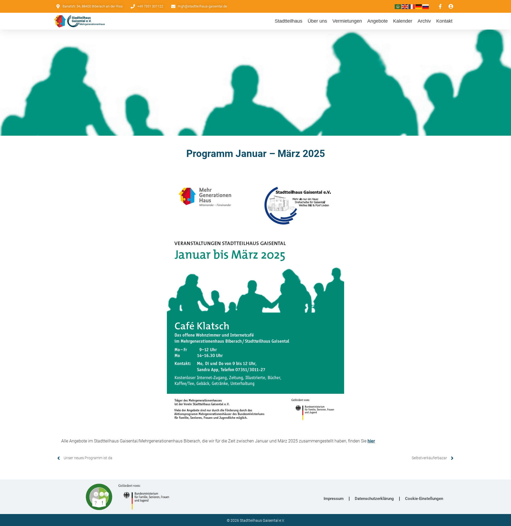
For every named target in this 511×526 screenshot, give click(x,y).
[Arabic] (398, 6)
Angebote (377, 21)
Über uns (317, 21)
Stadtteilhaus (288, 21)
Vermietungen (347, 21)
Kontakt (444, 21)
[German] (418, 6)
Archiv (424, 21)
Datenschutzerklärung (374, 498)
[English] (405, 6)
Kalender (402, 21)
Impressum (334, 498)
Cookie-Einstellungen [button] (424, 498)
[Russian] (425, 6)
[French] (412, 6)
